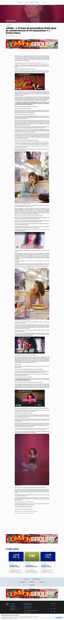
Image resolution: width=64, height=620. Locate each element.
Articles (26, 2)
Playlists (32, 584)
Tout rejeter (51, 617)
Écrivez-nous (27, 604)
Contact (44, 2)
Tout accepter (59, 617)
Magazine (37, 2)
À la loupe (26, 579)
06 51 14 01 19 (27, 612)
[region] (32, 617)
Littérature (41, 582)
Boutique (13, 609)
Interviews (32, 582)
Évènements (22, 582)
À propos (13, 603)
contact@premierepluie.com (30, 610)
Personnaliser (44, 617)
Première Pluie (20, 2)
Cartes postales (36, 579)
